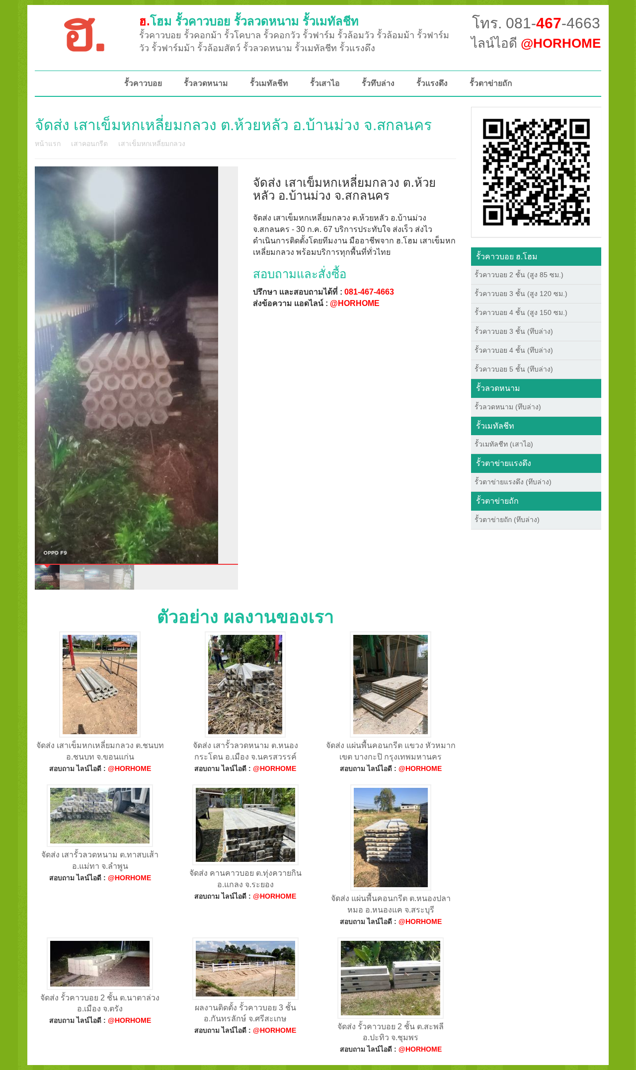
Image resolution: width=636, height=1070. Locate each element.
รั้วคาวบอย (143, 83)
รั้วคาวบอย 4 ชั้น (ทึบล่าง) (514, 350)
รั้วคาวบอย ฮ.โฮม (507, 256)
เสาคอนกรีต (89, 144)
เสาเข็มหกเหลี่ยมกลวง (151, 144)
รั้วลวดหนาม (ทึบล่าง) (508, 407)
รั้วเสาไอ (325, 83)
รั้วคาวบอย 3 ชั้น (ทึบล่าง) (514, 331)
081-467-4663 (369, 292)
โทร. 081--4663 (536, 23)
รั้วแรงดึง (432, 83)
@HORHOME (355, 303)
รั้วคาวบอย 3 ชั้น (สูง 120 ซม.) (521, 294)
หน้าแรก (48, 144)
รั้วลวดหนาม (206, 83)
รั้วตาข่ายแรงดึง (503, 463)
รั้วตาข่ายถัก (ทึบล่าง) (507, 520)
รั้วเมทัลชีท (269, 83)
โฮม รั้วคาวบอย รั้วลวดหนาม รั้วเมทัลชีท (249, 21)
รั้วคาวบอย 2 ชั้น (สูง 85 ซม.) (519, 275)
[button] (536, 171)
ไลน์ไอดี (536, 43)
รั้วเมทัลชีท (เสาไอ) (504, 444)
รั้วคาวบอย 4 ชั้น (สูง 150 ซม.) (521, 312)
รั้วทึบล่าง (378, 83)
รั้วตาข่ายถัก (491, 83)
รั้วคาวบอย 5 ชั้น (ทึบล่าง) (514, 369)
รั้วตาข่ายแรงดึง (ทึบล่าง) (513, 482)
